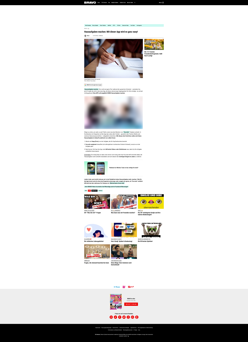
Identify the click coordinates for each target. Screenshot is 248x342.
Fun (109, 2)
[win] (136, 317)
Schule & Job (123, 2)
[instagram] (111, 317)
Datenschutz (115, 327)
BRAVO (85, 28)
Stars (99, 2)
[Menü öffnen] (163, 2)
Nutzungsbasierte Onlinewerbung (145, 327)
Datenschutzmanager (124, 327)
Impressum (97, 327)
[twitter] (124, 317)
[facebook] (119, 317)
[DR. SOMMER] (117, 287)
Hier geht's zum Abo (131, 304)
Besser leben (130, 2)
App (89, 190)
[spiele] (132, 317)
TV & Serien (104, 2)
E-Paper (135, 330)
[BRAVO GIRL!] (124, 287)
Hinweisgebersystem (128, 330)
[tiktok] (115, 317)
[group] (123, 25)
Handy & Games (114, 2)
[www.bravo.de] (90, 3)
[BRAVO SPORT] (131, 287)
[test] (128, 317)
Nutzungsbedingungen (106, 327)
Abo (139, 330)
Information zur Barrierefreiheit (115, 330)
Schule (100, 190)
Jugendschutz (133, 327)
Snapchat (94, 190)
